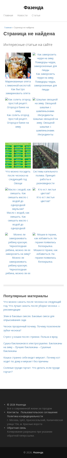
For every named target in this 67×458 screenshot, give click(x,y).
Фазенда (33, 7)
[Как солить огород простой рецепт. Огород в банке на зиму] (18, 111)
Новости (22, 15)
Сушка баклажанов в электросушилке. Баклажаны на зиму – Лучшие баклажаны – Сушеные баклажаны (32, 347)
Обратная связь (16, 427)
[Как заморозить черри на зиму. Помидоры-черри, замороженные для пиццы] (45, 70)
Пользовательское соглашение (39, 412)
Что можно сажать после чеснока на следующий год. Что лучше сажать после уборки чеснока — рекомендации (32, 305)
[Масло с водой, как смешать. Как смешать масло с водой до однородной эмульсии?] (18, 208)
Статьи (36, 15)
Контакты (13, 412)
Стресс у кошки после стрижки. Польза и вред (30, 336)
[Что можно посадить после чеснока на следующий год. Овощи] (18, 167)
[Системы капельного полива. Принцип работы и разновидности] (45, 167)
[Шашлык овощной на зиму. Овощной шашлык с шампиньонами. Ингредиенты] (45, 115)
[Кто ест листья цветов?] (45, 193)
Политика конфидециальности (25, 416)
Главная (8, 15)
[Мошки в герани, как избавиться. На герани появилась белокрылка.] (45, 246)
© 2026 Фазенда (16, 404)
